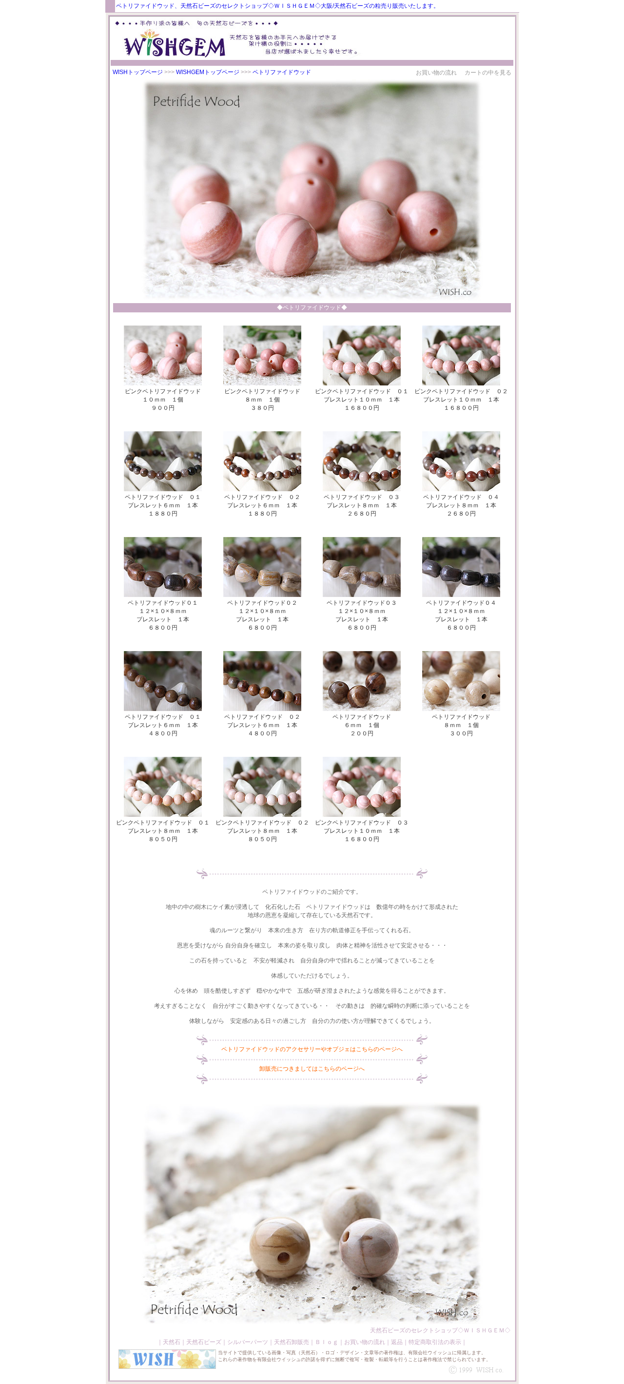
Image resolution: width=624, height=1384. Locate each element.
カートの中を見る (488, 72)
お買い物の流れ (436, 72)
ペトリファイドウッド (282, 72)
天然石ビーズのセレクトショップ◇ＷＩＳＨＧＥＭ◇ (440, 1330)
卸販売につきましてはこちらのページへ (312, 1068)
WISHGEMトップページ (207, 72)
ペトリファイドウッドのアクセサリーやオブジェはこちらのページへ (312, 1049)
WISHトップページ (138, 72)
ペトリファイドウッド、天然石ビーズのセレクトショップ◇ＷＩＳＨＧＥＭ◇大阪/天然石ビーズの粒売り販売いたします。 (277, 5)
